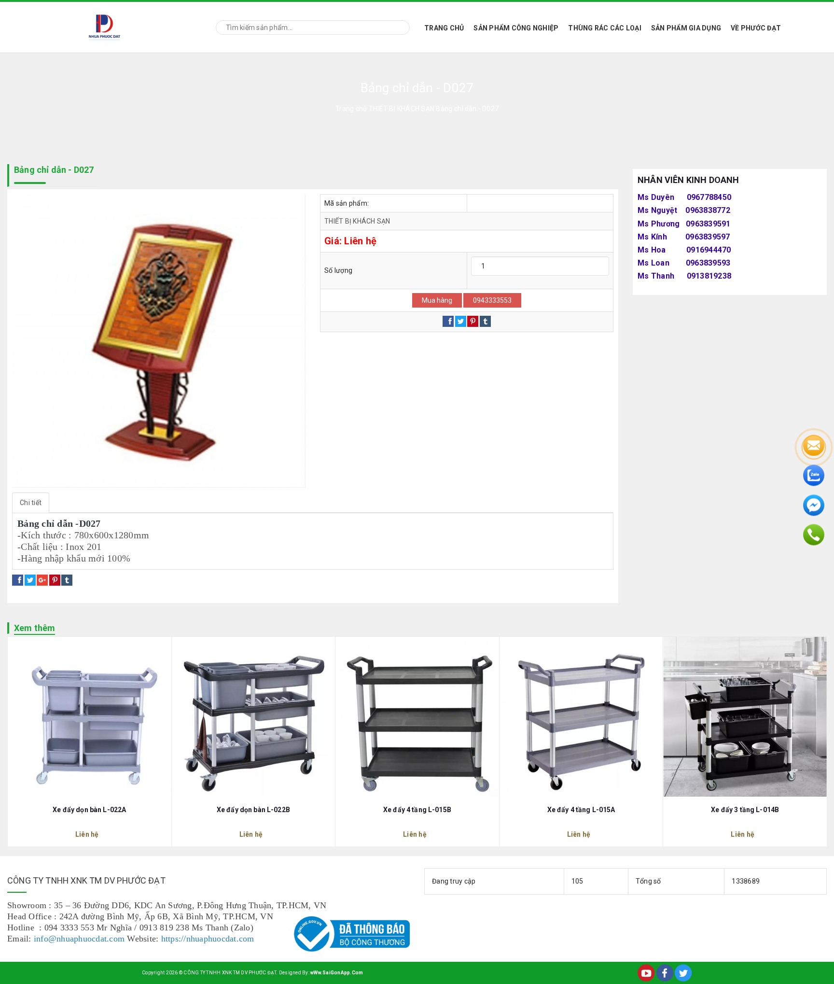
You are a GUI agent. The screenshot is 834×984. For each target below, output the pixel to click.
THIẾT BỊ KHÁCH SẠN (357, 221)
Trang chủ (444, 28)
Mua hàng (437, 300)
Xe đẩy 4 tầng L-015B (417, 810)
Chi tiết (31, 502)
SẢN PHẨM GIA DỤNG (686, 28)
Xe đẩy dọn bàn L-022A (89, 810)
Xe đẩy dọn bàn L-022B (253, 810)
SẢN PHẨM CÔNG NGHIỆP (515, 28)
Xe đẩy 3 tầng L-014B (745, 810)
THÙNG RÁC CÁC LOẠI (604, 28)
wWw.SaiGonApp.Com (336, 972)
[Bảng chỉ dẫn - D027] (159, 341)
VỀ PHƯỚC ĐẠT (756, 28)
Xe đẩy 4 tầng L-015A (581, 810)
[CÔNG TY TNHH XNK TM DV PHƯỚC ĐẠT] (104, 25)
